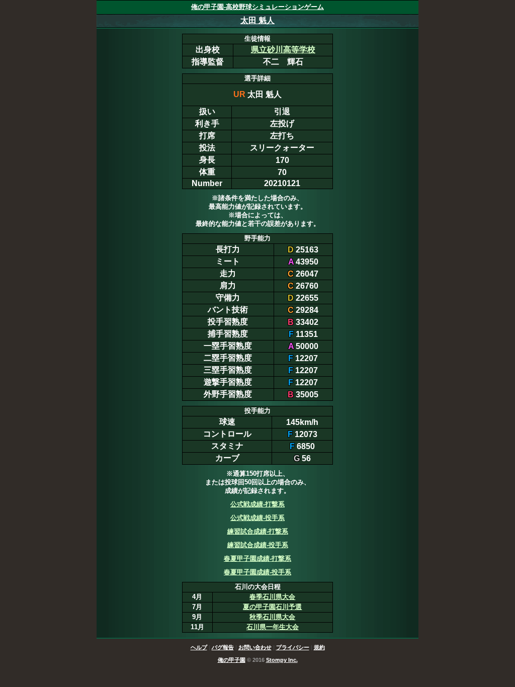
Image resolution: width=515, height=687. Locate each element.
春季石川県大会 (272, 596)
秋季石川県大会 (272, 617)
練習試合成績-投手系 (257, 545)
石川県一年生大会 (272, 627)
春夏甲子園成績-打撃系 (257, 558)
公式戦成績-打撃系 (257, 504)
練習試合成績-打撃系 (257, 531)
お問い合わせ (255, 647)
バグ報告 (223, 647)
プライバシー (292, 647)
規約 (319, 647)
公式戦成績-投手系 (257, 518)
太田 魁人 (257, 20)
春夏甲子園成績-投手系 (257, 572)
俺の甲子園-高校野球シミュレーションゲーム (257, 7)
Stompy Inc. (282, 660)
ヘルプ (199, 647)
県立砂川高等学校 (283, 49)
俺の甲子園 (231, 660)
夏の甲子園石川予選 (272, 607)
